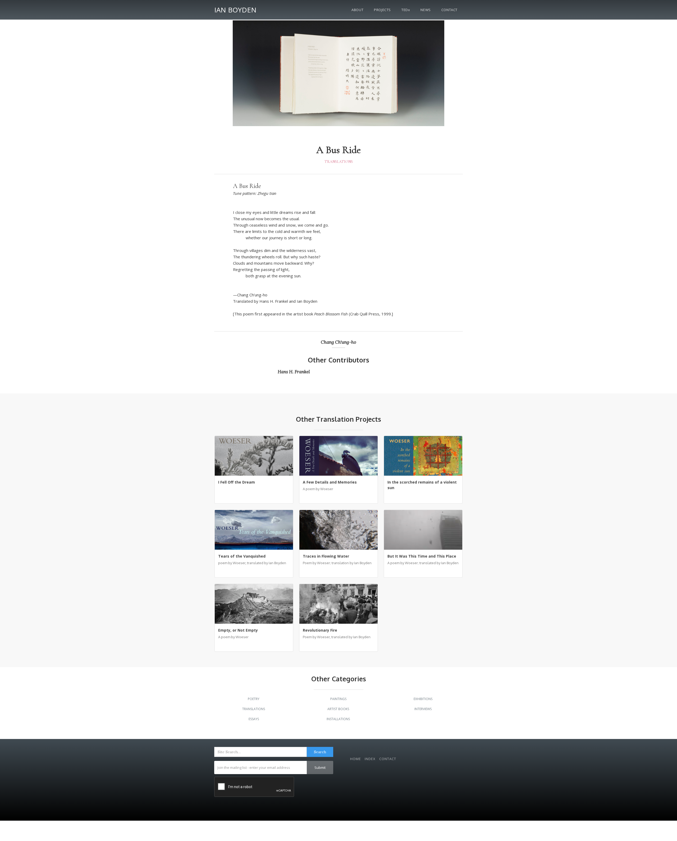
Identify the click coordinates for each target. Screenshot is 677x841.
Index (370, 758)
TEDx (405, 9)
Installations (338, 719)
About (357, 9)
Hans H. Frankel (294, 371)
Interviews (423, 709)
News (425, 9)
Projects (382, 9)
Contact (449, 9)
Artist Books (338, 709)
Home (355, 758)
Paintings (338, 699)
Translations (338, 161)
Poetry (253, 699)
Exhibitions (423, 699)
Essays (254, 719)
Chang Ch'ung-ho (338, 342)
